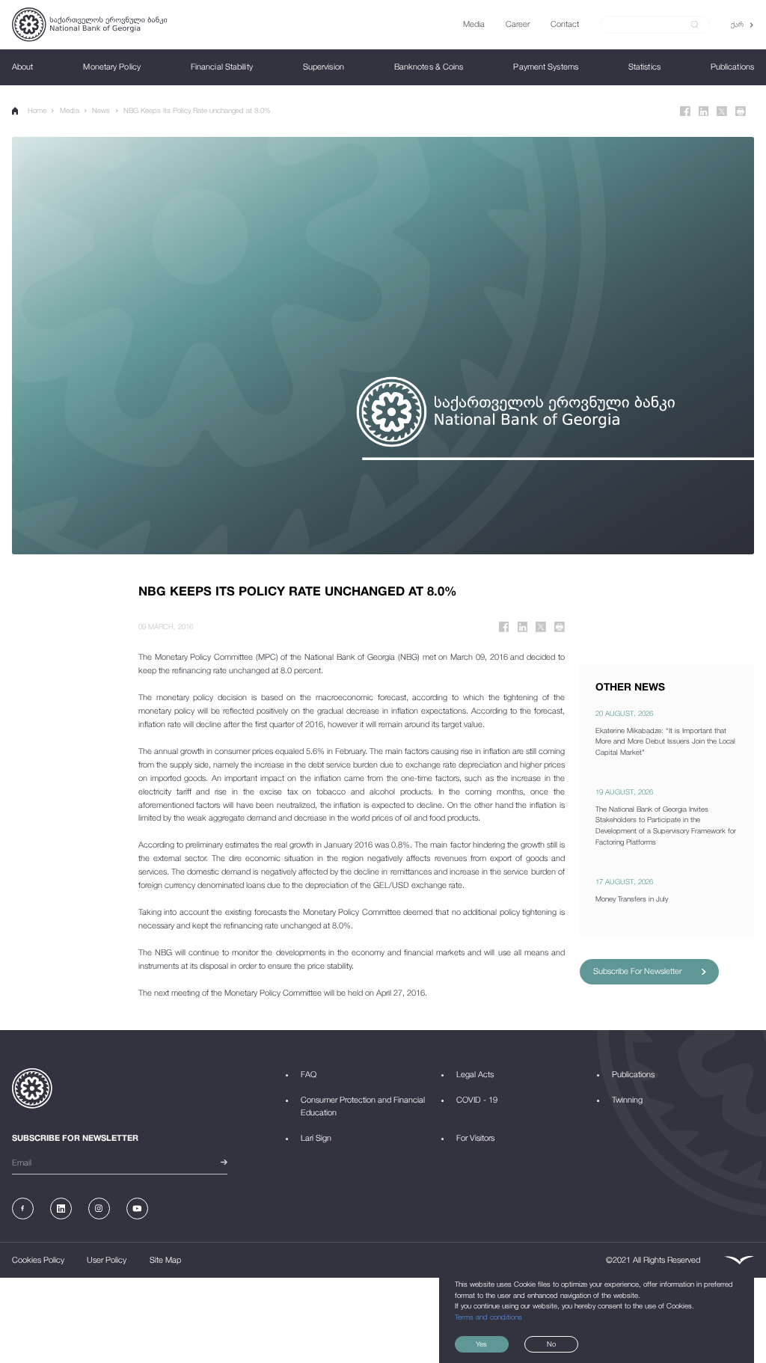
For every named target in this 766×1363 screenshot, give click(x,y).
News (101, 110)
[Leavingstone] (738, 1260)
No (551, 1344)
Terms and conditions (488, 1317)
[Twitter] (722, 111)
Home (37, 110)
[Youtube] (137, 1208)
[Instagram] (99, 1208)
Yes (481, 1344)
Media (69, 110)
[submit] (695, 24)
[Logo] (89, 24)
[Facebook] (685, 111)
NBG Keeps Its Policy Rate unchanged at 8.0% (197, 110)
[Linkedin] (704, 111)
